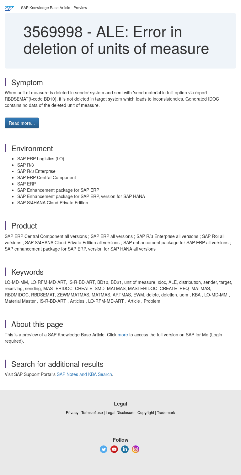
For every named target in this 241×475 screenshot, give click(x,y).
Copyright (145, 412)
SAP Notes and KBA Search (84, 374)
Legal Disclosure (120, 412)
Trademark (166, 412)
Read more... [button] (22, 123)
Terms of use (92, 412)
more (123, 334)
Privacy (72, 412)
